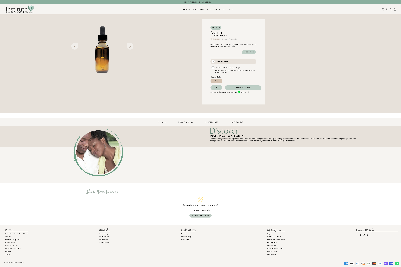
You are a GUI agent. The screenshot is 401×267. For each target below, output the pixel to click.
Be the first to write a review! (200, 215)
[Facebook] (357, 235)
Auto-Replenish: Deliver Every (225, 68)
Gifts (230, 9)
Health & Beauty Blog (12, 240)
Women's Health (272, 251)
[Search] (391, 9)
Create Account (104, 237)
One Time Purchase (222, 61)
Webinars (8, 251)
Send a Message (186, 237)
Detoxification (271, 245)
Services (186, 9)
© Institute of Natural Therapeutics (14, 262)
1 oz (216, 81)
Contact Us (184, 234)
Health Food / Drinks (274, 237)
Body (208, 9)
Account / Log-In (104, 234)
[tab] (162, 121)
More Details (249, 52)
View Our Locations (11, 245)
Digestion (270, 234)
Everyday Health (272, 242)
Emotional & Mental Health (276, 240)
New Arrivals (198, 9)
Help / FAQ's (185, 240)
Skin (224, 9)
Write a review (233, 39)
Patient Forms (103, 240)
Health (216, 9)
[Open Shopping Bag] (395, 9)
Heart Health (271, 254)
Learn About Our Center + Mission (16, 234)
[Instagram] (364, 235)
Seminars (8, 254)
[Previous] (74, 46)
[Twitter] (360, 235)
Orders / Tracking (104, 242)
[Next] (130, 46)
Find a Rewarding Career (13, 248)
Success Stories (10, 242)
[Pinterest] (367, 235)
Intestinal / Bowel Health (275, 248)
